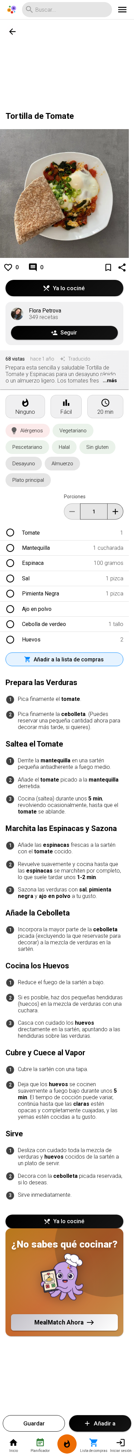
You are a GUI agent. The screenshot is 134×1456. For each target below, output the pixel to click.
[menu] (122, 9)
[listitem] (64, 532)
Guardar (34, 1423)
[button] (27, 430)
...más (110, 380)
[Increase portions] (115, 511)
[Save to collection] (108, 267)
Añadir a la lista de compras (69, 659)
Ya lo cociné (69, 288)
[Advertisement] (64, 62)
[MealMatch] (67, 1445)
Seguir (68, 332)
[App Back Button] (12, 31)
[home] (11, 9)
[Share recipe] (122, 267)
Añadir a (104, 1423)
